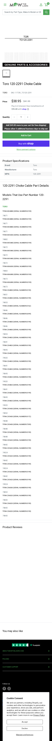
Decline (25, 728)
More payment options (26, 149)
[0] (46, 4)
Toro (5, 93)
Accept (25, 722)
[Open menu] (5, 5)
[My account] (41, 4)
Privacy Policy (39, 715)
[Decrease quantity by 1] (14, 117)
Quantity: (6, 117)
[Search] (46, 12)
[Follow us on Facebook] (4, 688)
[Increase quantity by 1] (27, 117)
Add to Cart (26, 135)
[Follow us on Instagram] (9, 688)
